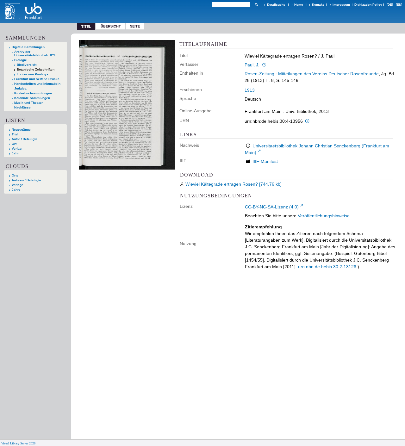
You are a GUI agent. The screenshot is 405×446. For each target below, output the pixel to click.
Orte (15, 175)
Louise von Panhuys (32, 74)
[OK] (256, 4)
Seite (135, 26)
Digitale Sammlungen (28, 47)
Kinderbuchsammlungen (33, 93)
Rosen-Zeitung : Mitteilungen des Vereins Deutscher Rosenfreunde (312, 73)
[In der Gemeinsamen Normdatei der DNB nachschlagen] (264, 64)
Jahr (15, 153)
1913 (250, 90)
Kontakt (318, 4)
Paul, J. (252, 64)
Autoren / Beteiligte (26, 180)
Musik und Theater (28, 102)
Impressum (341, 4)
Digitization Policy (368, 4)
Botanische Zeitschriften (35, 69)
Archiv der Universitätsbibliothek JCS (34, 53)
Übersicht (111, 26)
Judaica (20, 88)
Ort (14, 144)
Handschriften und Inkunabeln (37, 83)
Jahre (16, 189)
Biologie (20, 60)
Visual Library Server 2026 (18, 443)
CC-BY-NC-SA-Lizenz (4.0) (272, 206)
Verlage (17, 185)
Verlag (17, 148)
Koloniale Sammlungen (32, 98)
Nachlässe (22, 107)
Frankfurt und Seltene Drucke (36, 79)
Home (298, 4)
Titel (15, 134)
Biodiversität (26, 64)
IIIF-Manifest (265, 161)
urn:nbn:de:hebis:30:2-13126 (327, 266)
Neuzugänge (21, 129)
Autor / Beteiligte (24, 139)
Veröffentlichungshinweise (324, 215)
